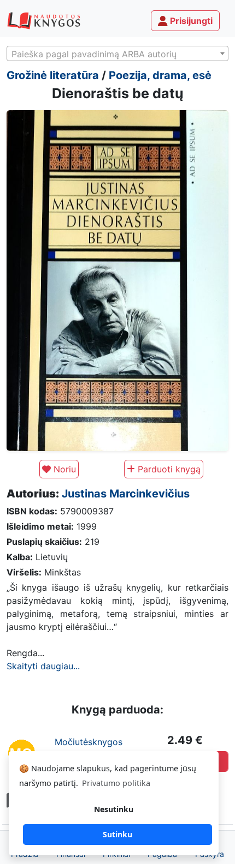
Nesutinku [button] (113, 809)
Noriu (63, 469)
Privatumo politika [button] (116, 783)
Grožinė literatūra (53, 75)
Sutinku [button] (117, 834)
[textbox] (117, 54)
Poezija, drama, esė (160, 75)
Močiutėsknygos (88, 741)
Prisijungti (190, 20)
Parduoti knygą (168, 469)
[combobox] (117, 53)
